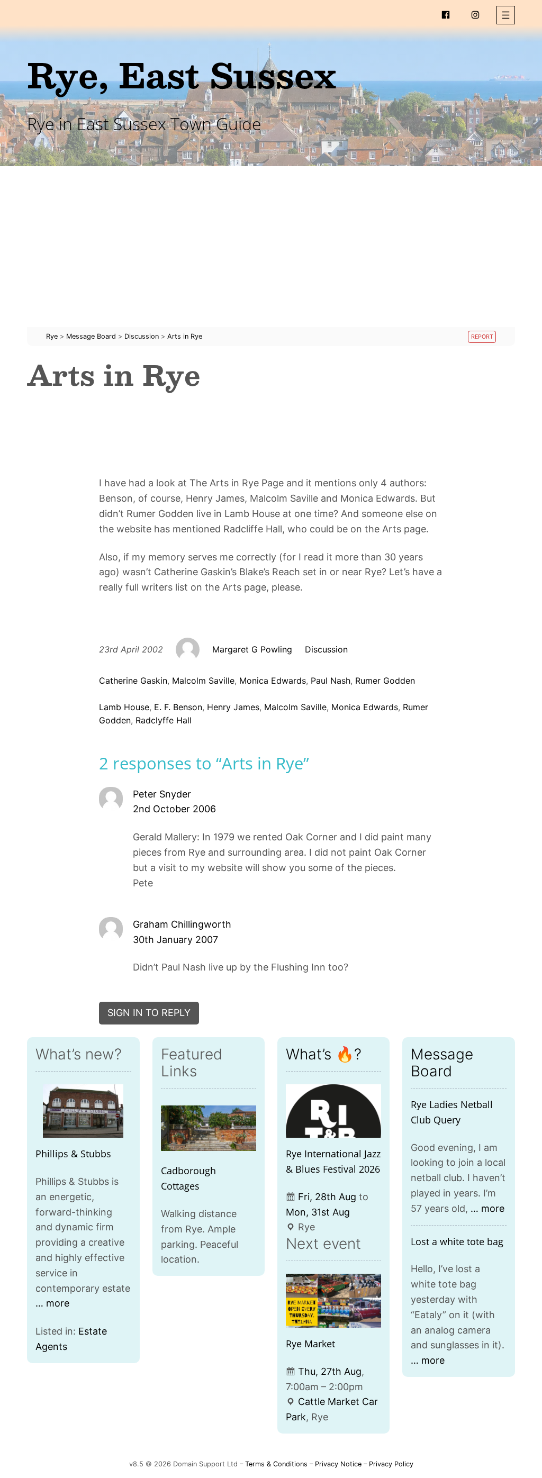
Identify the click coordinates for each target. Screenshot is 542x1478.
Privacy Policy (391, 1464)
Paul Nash (330, 680)
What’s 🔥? (324, 1054)
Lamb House (124, 707)
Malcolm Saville (203, 680)
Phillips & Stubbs (73, 1153)
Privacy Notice (338, 1464)
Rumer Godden (385, 680)
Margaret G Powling (252, 649)
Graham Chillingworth (182, 924)
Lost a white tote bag (457, 1241)
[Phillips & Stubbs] (83, 1111)
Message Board (442, 1062)
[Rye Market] (333, 1300)
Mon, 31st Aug (318, 1212)
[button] (505, 15)
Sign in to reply (149, 1012)
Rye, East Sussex (181, 74)
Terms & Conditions (276, 1464)
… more (52, 1303)
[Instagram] (475, 14)
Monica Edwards (272, 680)
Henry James (233, 707)
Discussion (326, 649)
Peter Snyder (162, 794)
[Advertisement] (271, 253)
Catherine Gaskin (133, 680)
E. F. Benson (178, 707)
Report (482, 336)
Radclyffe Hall (164, 720)
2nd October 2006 (174, 808)
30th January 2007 (175, 939)
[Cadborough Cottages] (208, 1128)
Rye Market (310, 1343)
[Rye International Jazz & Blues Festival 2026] (333, 1111)
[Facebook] (445, 14)
